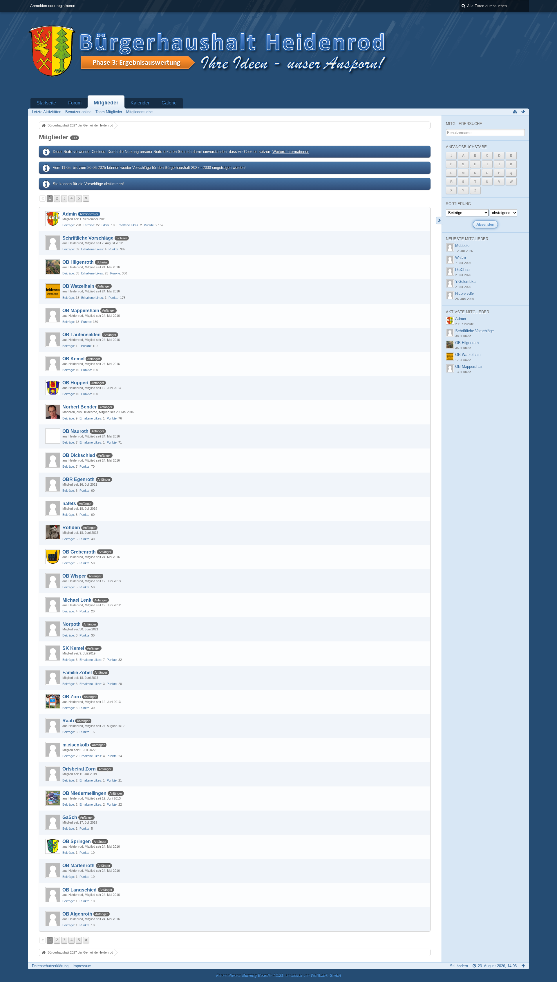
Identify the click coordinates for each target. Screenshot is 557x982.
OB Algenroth (77, 914)
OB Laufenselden (81, 334)
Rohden (71, 527)
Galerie (169, 102)
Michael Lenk (76, 600)
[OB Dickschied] (52, 460)
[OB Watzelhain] (52, 291)
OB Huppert (75, 382)
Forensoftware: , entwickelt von (278, 975)
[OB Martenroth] (52, 870)
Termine (88, 225)
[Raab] (52, 725)
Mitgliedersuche (464, 124)
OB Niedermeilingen (84, 793)
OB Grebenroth (79, 551)
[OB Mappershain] (52, 315)
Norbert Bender (79, 406)
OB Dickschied (78, 455)
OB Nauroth (75, 431)
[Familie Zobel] (52, 677)
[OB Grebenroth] (52, 556)
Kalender (140, 102)
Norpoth (71, 624)
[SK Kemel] (52, 653)
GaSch (69, 817)
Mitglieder (106, 103)
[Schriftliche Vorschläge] (52, 242)
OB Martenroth (78, 865)
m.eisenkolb (75, 744)
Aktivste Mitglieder (467, 312)
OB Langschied (79, 889)
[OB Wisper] (52, 580)
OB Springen (76, 841)
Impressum (82, 966)
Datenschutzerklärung (50, 966)
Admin (69, 213)
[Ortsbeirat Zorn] (52, 773)
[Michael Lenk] (52, 604)
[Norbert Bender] (52, 411)
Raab (68, 720)
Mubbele (462, 245)
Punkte (149, 225)
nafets (69, 503)
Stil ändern (459, 966)
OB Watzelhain (78, 286)
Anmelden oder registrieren (52, 5)
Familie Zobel (77, 672)
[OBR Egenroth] (52, 484)
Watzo (460, 258)
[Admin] (52, 218)
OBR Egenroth (78, 479)
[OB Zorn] (52, 701)
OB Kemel (73, 358)
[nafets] (52, 508)
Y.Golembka (465, 281)
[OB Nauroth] (52, 436)
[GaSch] (52, 822)
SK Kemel (73, 648)
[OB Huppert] (52, 387)
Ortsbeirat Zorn (79, 768)
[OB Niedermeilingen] (52, 798)
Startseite (46, 102)
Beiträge (68, 225)
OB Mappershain (80, 310)
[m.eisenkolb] (52, 749)
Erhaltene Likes (127, 225)
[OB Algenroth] (52, 918)
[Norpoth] (52, 628)
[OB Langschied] (52, 894)
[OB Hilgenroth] (52, 266)
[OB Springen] (52, 846)
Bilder (105, 225)
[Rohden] (52, 532)
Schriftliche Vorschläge (87, 238)
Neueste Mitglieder (467, 239)
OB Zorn (71, 696)
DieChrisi (462, 269)
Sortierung (458, 204)
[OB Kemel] (52, 363)
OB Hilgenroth (78, 262)
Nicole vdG (464, 293)
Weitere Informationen (290, 151)
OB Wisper (74, 576)
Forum (75, 102)
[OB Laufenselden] (52, 339)
